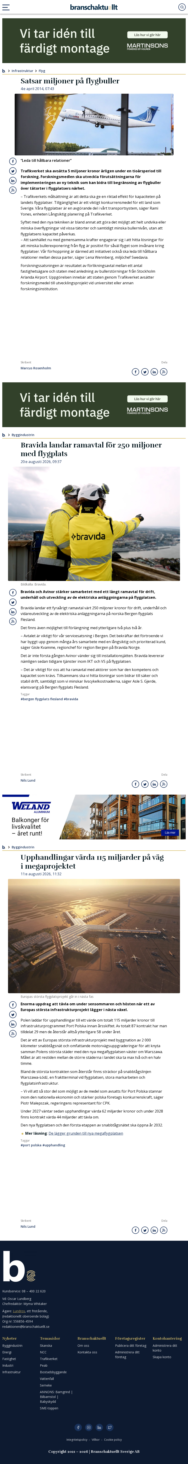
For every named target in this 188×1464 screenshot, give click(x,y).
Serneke (46, 1385)
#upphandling (53, 1145)
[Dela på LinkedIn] (12, 180)
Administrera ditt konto (165, 1347)
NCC (43, 1352)
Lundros (19, 1311)
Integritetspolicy (77, 1440)
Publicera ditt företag (130, 1345)
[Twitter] (109, 1427)
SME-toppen (49, 1408)
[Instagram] (88, 1427)
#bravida (71, 699)
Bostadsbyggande (53, 1372)
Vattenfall (47, 1378)
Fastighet (9, 1359)
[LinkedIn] (99, 1427)
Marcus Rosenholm (36, 368)
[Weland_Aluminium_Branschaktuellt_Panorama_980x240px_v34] (94, 817)
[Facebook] (78, 1427)
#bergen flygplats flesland (42, 699)
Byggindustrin (23, 435)
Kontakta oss (87, 1352)
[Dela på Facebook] (13, 161)
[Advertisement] (94, 326)
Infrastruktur (22, 71)
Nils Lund (28, 781)
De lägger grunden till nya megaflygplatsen (86, 1133)
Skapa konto (162, 1357)
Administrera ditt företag (127, 1354)
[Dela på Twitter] (12, 171)
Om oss (83, 1345)
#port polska (31, 1145)
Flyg (42, 71)
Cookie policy (113, 1440)
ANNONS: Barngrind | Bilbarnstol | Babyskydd (56, 1397)
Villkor (96, 1440)
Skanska (46, 1345)
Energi (6, 1352)
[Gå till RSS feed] (12, 190)
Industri (7, 1365)
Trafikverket (49, 1359)
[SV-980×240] (94, 40)
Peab (43, 1365)
